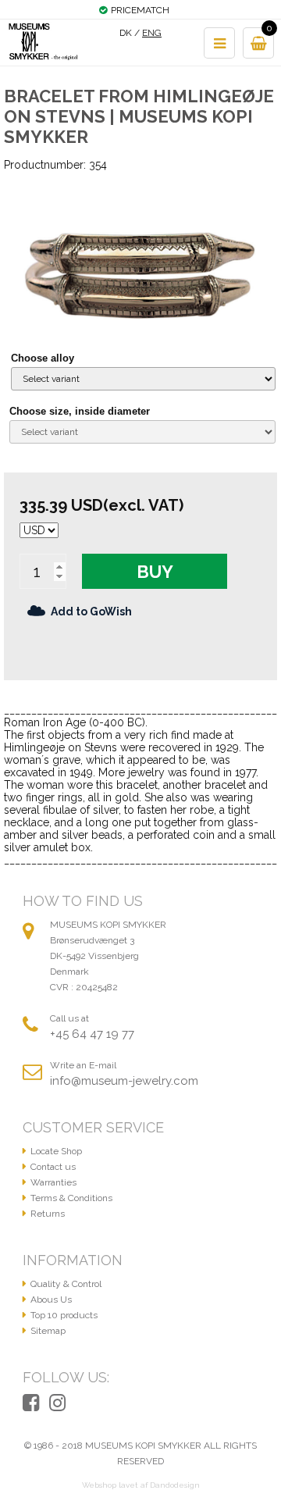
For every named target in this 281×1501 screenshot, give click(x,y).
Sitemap (48, 1330)
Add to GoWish (91, 611)
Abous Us (51, 1299)
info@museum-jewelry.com (124, 1081)
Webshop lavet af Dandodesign (141, 1485)
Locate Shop (56, 1151)
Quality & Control (65, 1283)
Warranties (53, 1182)
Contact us (53, 1166)
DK (125, 32)
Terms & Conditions (71, 1198)
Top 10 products (64, 1315)
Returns (47, 1213)
